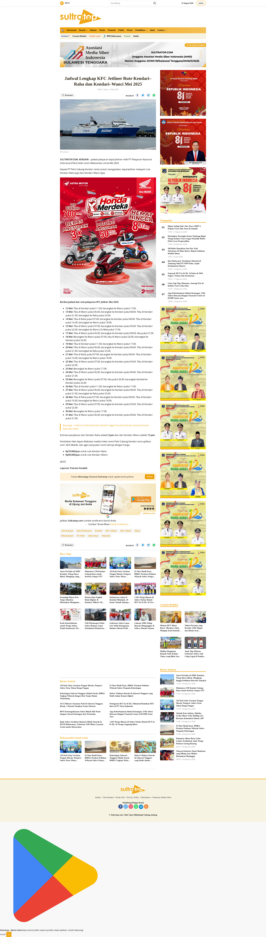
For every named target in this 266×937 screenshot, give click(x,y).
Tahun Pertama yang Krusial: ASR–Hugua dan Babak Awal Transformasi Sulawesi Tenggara (194, 628)
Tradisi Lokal (94, 36)
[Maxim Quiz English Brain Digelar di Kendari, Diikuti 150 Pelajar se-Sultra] (95, 589)
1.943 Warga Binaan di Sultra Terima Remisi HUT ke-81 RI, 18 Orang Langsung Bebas (144, 600)
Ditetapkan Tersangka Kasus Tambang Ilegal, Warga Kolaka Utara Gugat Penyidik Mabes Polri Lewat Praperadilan (187, 238)
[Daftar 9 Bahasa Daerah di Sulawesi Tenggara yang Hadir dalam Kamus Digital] (145, 747)
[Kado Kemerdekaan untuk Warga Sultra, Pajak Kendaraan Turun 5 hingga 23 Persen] (70, 615)
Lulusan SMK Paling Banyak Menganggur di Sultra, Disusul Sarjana (144, 625)
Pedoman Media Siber (162, 797)
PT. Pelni (81, 536)
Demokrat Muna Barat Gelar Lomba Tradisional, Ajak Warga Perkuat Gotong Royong (189, 741)
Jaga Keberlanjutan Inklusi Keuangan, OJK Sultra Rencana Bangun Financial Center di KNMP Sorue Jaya (131, 714)
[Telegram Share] (148, 95)
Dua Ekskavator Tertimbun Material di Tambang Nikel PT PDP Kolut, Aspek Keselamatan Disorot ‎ (184, 263)
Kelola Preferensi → (120, 524)
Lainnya (161, 30)
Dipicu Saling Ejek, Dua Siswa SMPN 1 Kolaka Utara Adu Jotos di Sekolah (184, 227)
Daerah (82, 30)
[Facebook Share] (137, 95)
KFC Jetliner (111, 531)
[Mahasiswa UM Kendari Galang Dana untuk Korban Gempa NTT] (95, 563)
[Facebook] (120, 806)
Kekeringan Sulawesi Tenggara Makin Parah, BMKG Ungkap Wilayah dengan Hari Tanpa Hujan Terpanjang (82, 695)
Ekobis (102, 30)
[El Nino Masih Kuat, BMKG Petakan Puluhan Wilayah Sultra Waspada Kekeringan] (145, 563)
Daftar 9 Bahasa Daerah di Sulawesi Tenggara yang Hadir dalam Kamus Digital (131, 694)
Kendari (64, 36)
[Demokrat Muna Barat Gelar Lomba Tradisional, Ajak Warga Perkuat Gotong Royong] (167, 742)
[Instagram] (131, 806)
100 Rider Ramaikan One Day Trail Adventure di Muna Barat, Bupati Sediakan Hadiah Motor (186, 251)
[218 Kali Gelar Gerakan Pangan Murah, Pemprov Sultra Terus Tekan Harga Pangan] (120, 563)
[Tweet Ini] (143, 95)
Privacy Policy (133, 797)
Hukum (93, 30)
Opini (152, 30)
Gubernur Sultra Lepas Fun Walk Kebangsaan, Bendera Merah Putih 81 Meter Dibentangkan (120, 626)
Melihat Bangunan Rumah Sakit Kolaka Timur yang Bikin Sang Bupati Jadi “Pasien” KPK (170, 654)
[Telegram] (141, 807)
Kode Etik (120, 797)
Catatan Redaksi (79, 36)
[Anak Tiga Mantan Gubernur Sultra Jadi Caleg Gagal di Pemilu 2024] (195, 643)
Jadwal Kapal (67, 531)
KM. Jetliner (125, 531)
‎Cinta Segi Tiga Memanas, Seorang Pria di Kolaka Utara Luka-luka (186, 284)
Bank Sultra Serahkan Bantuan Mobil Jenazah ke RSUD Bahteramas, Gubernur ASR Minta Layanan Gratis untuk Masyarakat (81, 724)
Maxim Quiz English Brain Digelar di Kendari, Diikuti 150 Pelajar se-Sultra (93, 600)
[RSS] (146, 806)
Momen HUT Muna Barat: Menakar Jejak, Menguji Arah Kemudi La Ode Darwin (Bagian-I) (170, 628)
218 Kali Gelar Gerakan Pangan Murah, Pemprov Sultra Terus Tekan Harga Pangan (120, 574)
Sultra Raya (93, 536)
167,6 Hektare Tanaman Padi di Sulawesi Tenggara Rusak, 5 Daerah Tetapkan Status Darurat (81, 705)
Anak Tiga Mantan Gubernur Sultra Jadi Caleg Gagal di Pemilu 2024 (194, 654)
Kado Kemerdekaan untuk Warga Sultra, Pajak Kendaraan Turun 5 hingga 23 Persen (70, 626)
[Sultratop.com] (81, 16)
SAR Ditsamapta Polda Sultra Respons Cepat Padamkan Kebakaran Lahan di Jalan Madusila (95, 626)
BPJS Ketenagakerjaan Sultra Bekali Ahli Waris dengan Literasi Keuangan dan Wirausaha (80, 713)
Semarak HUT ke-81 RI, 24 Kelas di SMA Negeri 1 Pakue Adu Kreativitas (185, 274)
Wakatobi (106, 536)
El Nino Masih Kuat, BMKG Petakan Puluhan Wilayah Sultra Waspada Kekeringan (145, 574)
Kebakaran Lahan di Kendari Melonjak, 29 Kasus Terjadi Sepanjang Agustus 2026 (120, 600)
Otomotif (112, 30)
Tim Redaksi (108, 797)
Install (3, 934)
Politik (121, 30)
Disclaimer (145, 797)
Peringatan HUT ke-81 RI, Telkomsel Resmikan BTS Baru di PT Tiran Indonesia (132, 705)
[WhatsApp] (136, 806)
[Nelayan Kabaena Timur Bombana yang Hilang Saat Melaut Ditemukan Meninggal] (167, 755)
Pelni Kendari (67, 536)
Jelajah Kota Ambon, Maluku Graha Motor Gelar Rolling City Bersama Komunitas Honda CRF (190, 715)
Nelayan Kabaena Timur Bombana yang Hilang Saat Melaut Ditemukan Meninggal (190, 753)
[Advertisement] (108, 653)
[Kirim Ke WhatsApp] (154, 95)
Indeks (201, 3)
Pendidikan (140, 30)
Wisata (130, 30)
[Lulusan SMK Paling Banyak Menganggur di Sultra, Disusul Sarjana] (145, 615)
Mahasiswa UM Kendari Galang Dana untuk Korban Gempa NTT (95, 573)
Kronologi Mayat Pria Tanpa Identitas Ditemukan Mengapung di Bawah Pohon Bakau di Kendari (70, 600)
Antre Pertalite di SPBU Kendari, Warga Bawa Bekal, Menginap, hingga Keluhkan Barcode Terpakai (70, 574)
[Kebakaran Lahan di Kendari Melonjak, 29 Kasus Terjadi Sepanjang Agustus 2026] (120, 589)
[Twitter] (125, 806)
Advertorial (71, 30)
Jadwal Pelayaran (84, 531)
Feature (127, 36)
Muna (137, 531)
